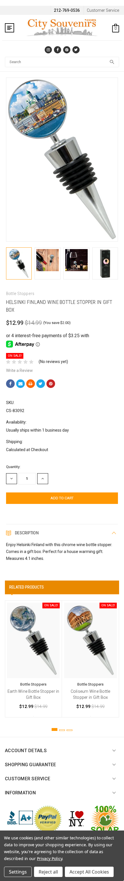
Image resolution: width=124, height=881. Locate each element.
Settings (18, 872)
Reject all (48, 872)
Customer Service (103, 10)
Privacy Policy (49, 858)
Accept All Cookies (89, 872)
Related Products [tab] (26, 587)
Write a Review (19, 370)
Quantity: (13, 467)
